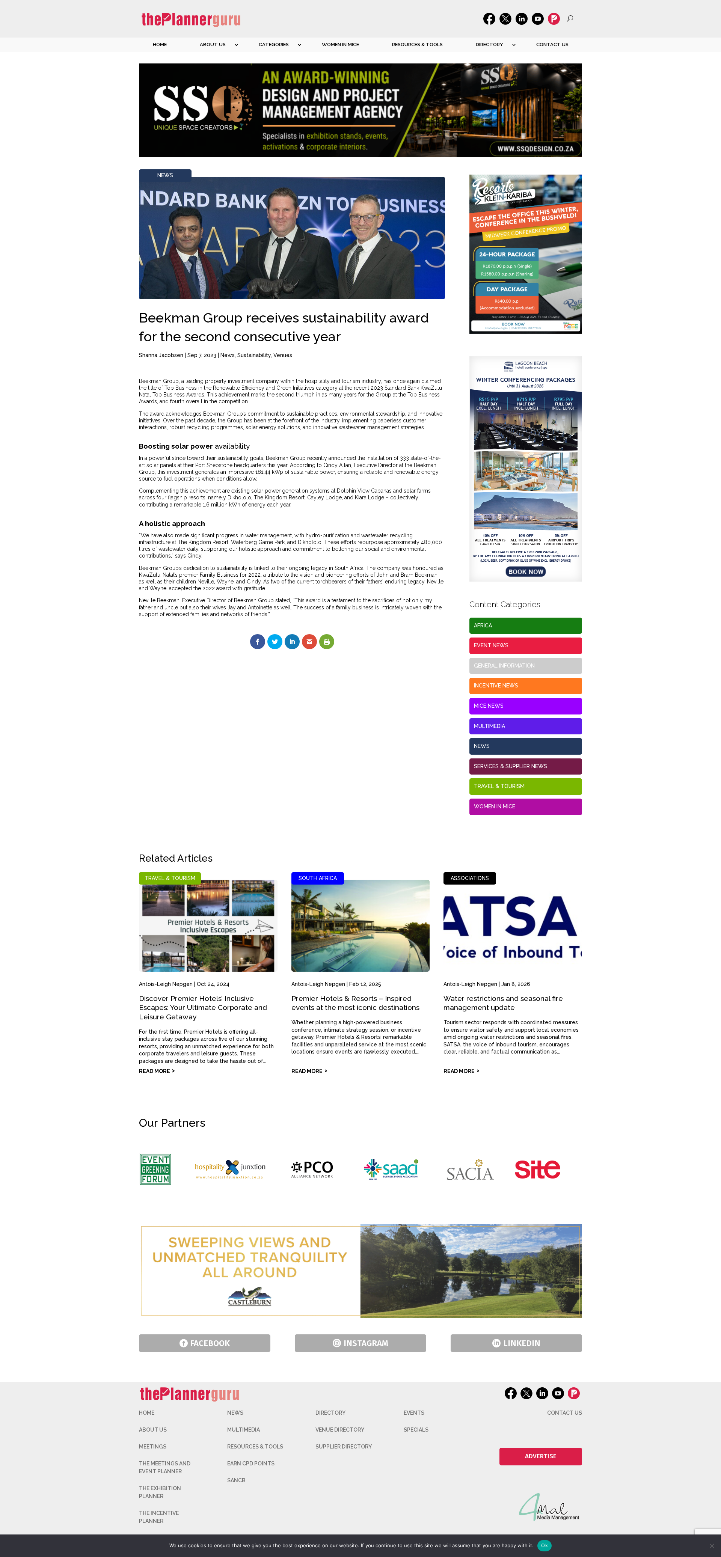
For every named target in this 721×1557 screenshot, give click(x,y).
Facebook (210, 1343)
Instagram (366, 1343)
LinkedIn (521, 1343)
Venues (282, 355)
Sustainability (254, 355)
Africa (483, 625)
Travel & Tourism (499, 786)
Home (160, 44)
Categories (274, 44)
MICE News (489, 706)
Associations (470, 878)
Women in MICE (340, 44)
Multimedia (489, 726)
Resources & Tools (417, 44)
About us (213, 44)
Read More (154, 1071)
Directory (489, 44)
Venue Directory (339, 1430)
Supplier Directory (343, 1447)
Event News (491, 645)
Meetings (152, 1447)
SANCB (236, 1480)
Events (414, 1413)
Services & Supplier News (510, 766)
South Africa (318, 878)
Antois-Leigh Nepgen (166, 984)
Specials (416, 1430)
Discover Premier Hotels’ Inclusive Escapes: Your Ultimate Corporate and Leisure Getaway (203, 1007)
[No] (711, 1545)
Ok (544, 1545)
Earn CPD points (251, 1464)
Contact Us (552, 44)
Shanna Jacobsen (161, 355)
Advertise (541, 1456)
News (165, 175)
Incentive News (496, 686)
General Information (504, 666)
